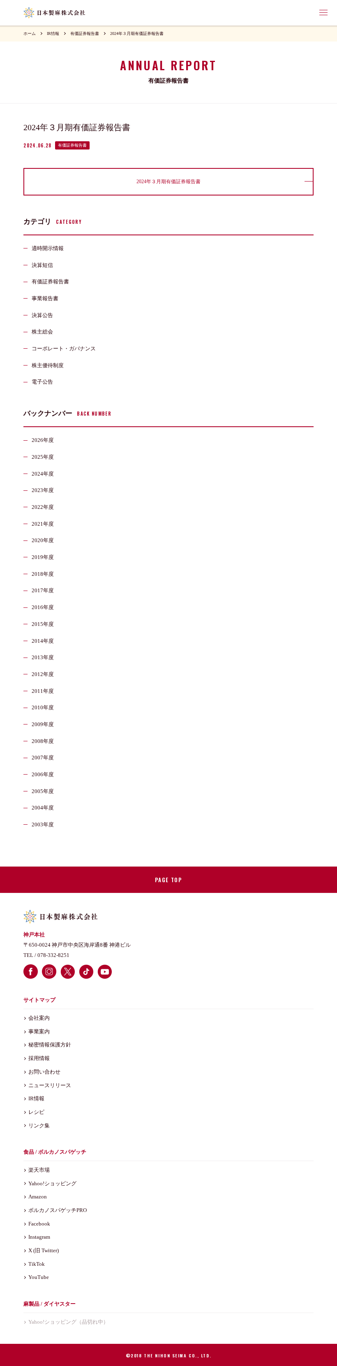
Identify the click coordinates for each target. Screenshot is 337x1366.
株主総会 (42, 332)
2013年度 (43, 657)
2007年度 (43, 757)
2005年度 (43, 791)
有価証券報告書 (84, 33)
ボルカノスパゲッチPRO (57, 1210)
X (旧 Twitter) (43, 1250)
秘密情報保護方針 (49, 1045)
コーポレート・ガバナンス (64, 348)
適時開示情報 (48, 248)
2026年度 (43, 440)
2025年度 (43, 457)
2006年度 (43, 774)
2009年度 (43, 724)
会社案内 (39, 1018)
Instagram (39, 1237)
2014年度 (43, 641)
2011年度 (43, 691)
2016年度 (43, 607)
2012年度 (43, 674)
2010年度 (43, 707)
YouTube (38, 1277)
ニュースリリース (49, 1085)
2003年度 (43, 824)
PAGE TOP (168, 880)
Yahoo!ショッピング (52, 1183)
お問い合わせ (44, 1072)
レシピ (36, 1112)
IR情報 (53, 33)
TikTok (36, 1264)
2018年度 (43, 574)
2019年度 (43, 557)
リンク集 (39, 1125)
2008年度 (43, 741)
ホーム (29, 33)
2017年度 (43, 590)
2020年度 (43, 540)
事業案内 (39, 1031)
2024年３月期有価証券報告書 (137, 33)
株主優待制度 (48, 365)
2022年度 (43, 507)
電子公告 (42, 382)
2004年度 (43, 808)
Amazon (37, 1197)
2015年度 (43, 624)
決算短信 (42, 265)
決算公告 (42, 315)
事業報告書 (45, 298)
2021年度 (43, 524)
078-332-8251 (53, 955)
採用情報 (39, 1058)
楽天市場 (39, 1170)
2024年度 (43, 474)
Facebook (39, 1224)
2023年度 (43, 490)
